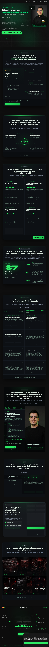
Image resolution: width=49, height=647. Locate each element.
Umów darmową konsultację (12, 32)
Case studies (35, 1)
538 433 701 (10, 522)
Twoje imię (28, 504)
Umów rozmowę (11, 447)
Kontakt (45, 1)
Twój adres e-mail (39, 504)
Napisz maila (9, 449)
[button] (47, 634)
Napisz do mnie (39, 237)
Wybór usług (38, 508)
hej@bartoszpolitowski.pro (14, 525)
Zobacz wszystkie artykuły (24, 597)
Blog (41, 1)
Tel (27, 508)
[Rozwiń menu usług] (31, 1)
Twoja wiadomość (29, 512)
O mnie (25, 1)
